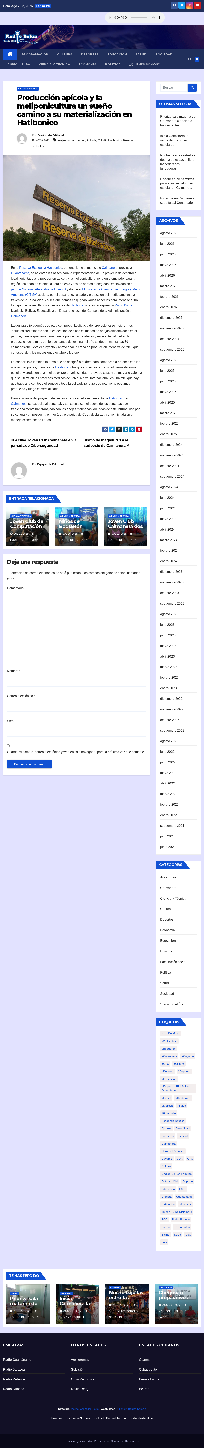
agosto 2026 (169, 233)
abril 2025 (167, 402)
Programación (35, 54)
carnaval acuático (173, 1151)
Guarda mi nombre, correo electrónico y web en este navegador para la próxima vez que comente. (76, 752)
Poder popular (181, 1219)
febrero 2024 (169, 550)
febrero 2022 (169, 804)
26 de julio (169, 1113)
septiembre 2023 (172, 603)
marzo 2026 (168, 286)
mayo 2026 (168, 265)
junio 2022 (168, 762)
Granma (145, 1359)
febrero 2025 (169, 423)
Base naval (183, 1128)
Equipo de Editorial (51, 135)
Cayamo (167, 1158)
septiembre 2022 (172, 730)
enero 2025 (168, 434)
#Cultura (179, 1063)
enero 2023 (168, 688)
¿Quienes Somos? (144, 64)
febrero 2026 (169, 296)
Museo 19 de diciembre (177, 1211)
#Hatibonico (183, 1098)
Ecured (144, 1389)
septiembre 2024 (172, 476)
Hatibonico (115, 140)
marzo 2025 (168, 413)
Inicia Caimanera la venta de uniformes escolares (174, 140)
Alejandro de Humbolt (71, 140)
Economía (87, 64)
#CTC (165, 1063)
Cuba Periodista (82, 1379)
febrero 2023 (169, 677)
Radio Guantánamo (17, 1359)
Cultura (65, 54)
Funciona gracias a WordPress (83, 1441)
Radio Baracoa (14, 1369)
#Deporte (167, 1071)
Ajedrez (166, 1128)
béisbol (183, 1136)
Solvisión (77, 1369)
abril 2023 (167, 656)
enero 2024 (168, 561)
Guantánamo (20, 273)
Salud (141, 54)
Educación (117, 54)
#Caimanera (169, 1056)
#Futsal (166, 1098)
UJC (188, 1234)
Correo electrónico (21, 696)
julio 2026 (167, 243)
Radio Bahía (123, 305)
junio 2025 (168, 381)
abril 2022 (167, 783)
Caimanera (110, 267)
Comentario (16, 588)
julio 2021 (167, 836)
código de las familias (177, 1173)
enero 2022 (168, 815)
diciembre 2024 (171, 444)
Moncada (185, 1204)
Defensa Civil (170, 1181)
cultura (166, 1166)
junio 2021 (168, 847)
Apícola (91, 140)
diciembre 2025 (171, 317)
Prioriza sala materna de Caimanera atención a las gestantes (178, 121)
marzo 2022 (168, 794)
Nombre (13, 671)
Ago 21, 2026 (72, 1311)
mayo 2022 (168, 773)
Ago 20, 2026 (171, 1305)
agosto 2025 (169, 360)
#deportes (184, 1071)
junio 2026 (168, 254)
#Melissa (167, 1105)
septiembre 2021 (172, 825)
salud (177, 1234)
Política (113, 64)
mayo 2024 (168, 519)
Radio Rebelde (14, 1379)
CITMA (102, 140)
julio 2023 (167, 624)
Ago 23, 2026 (22, 1311)
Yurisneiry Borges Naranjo (123, 1314)
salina (165, 1234)
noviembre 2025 (172, 328)
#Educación (169, 1079)
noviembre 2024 (172, 455)
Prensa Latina (149, 1379)
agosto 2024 (169, 487)
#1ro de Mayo (170, 1033)
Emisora (166, 951)
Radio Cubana (13, 1389)
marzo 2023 (168, 667)
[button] (189, 59)
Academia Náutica (173, 1120)
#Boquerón (169, 1048)
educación (168, 1189)
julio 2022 (167, 751)
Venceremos (80, 1359)
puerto (166, 1227)
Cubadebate (148, 1369)
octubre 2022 (169, 720)
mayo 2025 (168, 392)
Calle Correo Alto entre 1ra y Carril (84, 1418)
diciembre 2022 (171, 698)
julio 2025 (167, 370)
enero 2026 (168, 307)
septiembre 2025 (172, 349)
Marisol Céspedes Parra (172, 1314)
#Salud (181, 1105)
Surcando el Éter (172, 1004)
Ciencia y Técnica (54, 64)
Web (10, 721)
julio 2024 (167, 497)
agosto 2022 (169, 741)
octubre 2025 (169, 339)
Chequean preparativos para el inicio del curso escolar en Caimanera (177, 183)
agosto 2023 (169, 614)
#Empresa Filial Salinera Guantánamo (177, 1088)
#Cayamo (188, 1056)
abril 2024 (167, 529)
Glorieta (167, 1196)
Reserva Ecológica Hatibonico (40, 267)
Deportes (90, 54)
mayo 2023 (168, 646)
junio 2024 (168, 508)
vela (164, 1242)
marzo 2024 (168, 540)
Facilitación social (173, 962)
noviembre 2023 (172, 582)
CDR (180, 1158)
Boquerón (168, 1136)
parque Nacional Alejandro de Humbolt (38, 289)
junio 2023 (168, 635)
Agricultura (18, 64)
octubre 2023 (169, 593)
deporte (188, 1181)
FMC (182, 1189)
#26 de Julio (169, 1041)
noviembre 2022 (172, 709)
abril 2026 (167, 275)
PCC (164, 1219)
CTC (190, 1158)
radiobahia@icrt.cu (142, 1418)
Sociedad (164, 54)
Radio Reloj (79, 1389)
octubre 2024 (169, 466)
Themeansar (132, 1441)
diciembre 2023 (171, 571)
